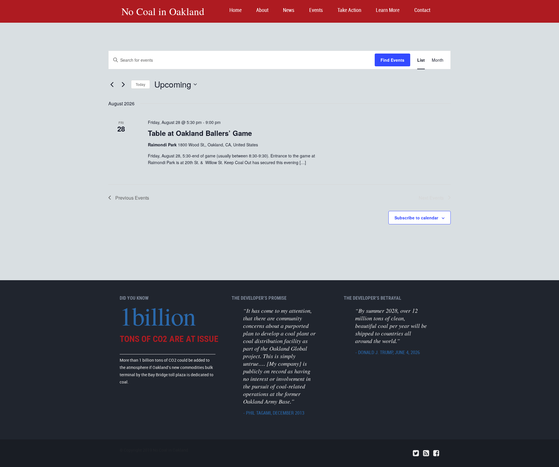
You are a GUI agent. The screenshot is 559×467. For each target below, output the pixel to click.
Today (140, 84)
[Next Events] (123, 84)
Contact (422, 10)
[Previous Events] (111, 84)
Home (235, 10)
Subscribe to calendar (416, 218)
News (288, 10)
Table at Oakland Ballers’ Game (200, 133)
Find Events (392, 60)
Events (316, 10)
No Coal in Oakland (162, 11)
